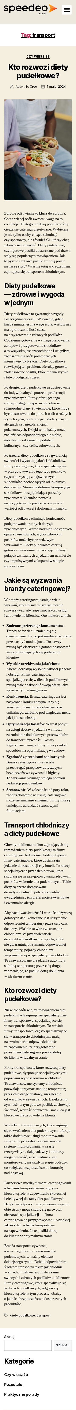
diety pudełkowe (22, 1315)
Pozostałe (13, 1384)
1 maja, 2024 (56, 86)
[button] (67, 9)
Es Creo (31, 86)
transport (43, 1315)
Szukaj (9, 1337)
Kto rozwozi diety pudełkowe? (38, 71)
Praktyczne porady (21, 1394)
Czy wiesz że (38, 56)
